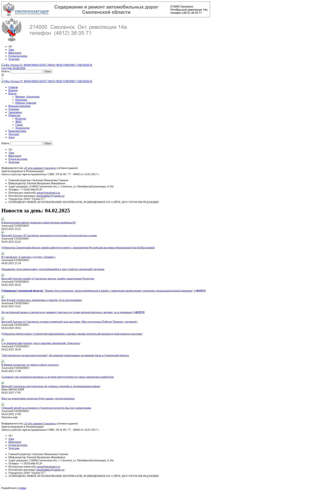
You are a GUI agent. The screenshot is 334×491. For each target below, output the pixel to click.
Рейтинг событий (25, 102)
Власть (12, 93)
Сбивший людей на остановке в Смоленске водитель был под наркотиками (46, 407)
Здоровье (13, 109)
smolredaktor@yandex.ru (50, 195)
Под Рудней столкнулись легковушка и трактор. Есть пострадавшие (41, 300)
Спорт (19, 124)
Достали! (13, 134)
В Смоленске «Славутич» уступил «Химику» (28, 256)
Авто (11, 137)
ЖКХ (18, 121)
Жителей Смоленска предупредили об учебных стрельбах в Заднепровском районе (50, 386)
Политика (21, 99)
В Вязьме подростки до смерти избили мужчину (30, 364)
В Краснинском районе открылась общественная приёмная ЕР (38, 222)
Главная (13, 87)
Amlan (22, 487)
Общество (14, 115)
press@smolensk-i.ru (48, 192)
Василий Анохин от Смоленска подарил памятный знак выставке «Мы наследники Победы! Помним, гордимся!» (69, 321)
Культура (20, 118)
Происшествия (17, 130)
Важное (13, 90)
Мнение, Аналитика (27, 96)
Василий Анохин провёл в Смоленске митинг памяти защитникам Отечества (47, 278)
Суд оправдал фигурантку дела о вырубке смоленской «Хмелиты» (40, 343)
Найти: (5, 71)
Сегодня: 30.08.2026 (13, 68)
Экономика (15, 112)
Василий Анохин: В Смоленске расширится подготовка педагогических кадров (49, 235)
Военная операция (19, 105)
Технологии (22, 127)
